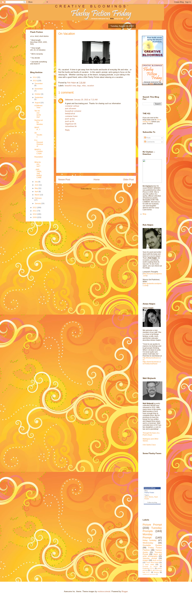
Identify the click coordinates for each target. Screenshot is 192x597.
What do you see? (37, 164)
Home (97, 179)
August (37, 103)
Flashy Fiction (149, 492)
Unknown (69, 100)
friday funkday (149, 540)
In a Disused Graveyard (38, 143)
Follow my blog (152, 502)
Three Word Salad (152, 562)
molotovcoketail (104, 591)
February (38, 198)
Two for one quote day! (37, 114)
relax (84, 86)
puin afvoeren (70, 108)
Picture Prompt (152, 524)
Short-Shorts (148, 497)
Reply (67, 130)
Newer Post (64, 179)
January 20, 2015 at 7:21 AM (86, 100)
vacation (90, 86)
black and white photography (152, 555)
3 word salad (148, 564)
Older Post (128, 179)
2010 (35, 214)
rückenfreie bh (71, 126)
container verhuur (72, 106)
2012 (35, 208)
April (37, 192)
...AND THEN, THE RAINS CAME (38, 174)
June (37, 185)
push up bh (69, 121)
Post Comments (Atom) (101, 189)
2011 (35, 211)
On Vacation (38, 135)
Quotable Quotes (152, 545)
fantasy (156, 572)
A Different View (38, 107)
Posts (148, 138)
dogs (79, 86)
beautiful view (70, 86)
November (39, 89)
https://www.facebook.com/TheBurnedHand (152, 363)
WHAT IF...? (37, 128)
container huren (71, 116)
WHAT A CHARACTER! (38, 152)
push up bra (70, 119)
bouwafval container (73, 111)
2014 (35, 77)
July (36, 182)
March (37, 195)
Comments (150, 142)
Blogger (125, 591)
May (36, 188)
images (145, 560)
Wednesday (148, 543)
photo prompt (157, 560)
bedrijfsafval (70, 113)
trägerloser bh (70, 124)
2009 (35, 217)
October (38, 94)
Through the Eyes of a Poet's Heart (151, 434)
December (39, 84)
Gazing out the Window (38, 122)
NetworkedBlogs (149, 488)
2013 (35, 81)
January (38, 203)
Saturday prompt (150, 558)
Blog (144, 214)
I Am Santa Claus (149, 445)
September (39, 97)
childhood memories (149, 574)
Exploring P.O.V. (148, 568)
